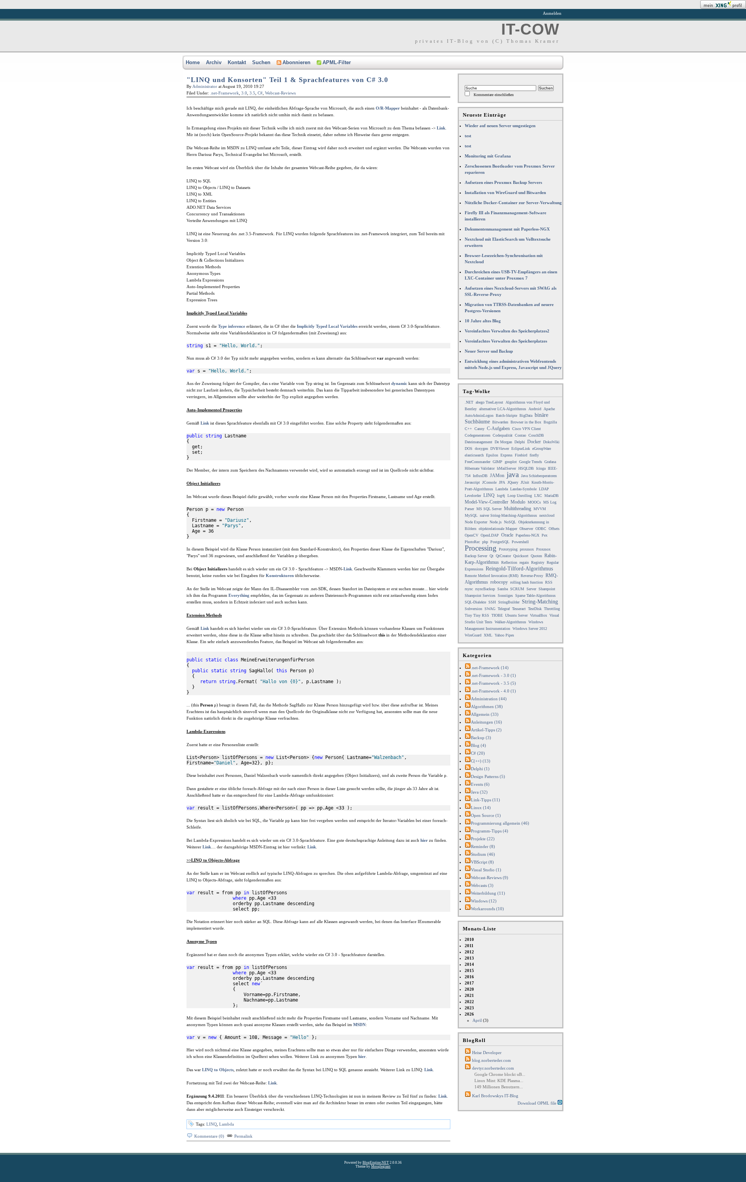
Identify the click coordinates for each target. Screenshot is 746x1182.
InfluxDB (480, 476)
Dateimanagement (478, 442)
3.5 (252, 93)
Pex (544, 535)
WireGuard (473, 635)
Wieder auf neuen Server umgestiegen (500, 125)
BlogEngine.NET (376, 1163)
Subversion (473, 609)
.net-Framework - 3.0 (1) (493, 675)
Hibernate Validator (480, 468)
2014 (469, 964)
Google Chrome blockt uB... (499, 1074)
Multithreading (517, 508)
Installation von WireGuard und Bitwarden (505, 192)
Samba (502, 589)
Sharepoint (547, 589)
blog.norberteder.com (491, 1060)
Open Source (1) (486, 815)
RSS (549, 582)
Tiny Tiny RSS (477, 615)
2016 (469, 976)
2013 (469, 958)
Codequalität (502, 435)
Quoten (536, 556)
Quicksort (520, 556)
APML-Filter (336, 62)
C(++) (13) (480, 761)
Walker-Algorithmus (510, 622)
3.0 (244, 93)
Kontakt (237, 62)
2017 (469, 983)
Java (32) (479, 792)
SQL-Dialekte (475, 602)
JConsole (489, 482)
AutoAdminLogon (479, 415)
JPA (502, 482)
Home (193, 62)
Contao (520, 435)
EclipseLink (520, 448)
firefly (534, 455)
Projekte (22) (483, 838)
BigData (525, 415)
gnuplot (511, 462)
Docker (534, 441)
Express (506, 455)
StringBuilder (508, 602)
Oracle (507, 535)
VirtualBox (538, 615)
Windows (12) (484, 901)
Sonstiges (505, 595)
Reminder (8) (483, 846)
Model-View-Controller (486, 502)
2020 (469, 989)
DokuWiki (551, 442)
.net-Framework (224, 93)
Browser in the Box (526, 422)
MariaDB (551, 495)
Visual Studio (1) (486, 869)
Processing (481, 548)
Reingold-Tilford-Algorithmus (519, 569)
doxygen (481, 448)
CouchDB (536, 435)
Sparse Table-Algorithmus (535, 595)
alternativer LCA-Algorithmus (502, 409)
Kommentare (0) (209, 1136)
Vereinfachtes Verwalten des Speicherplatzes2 (507, 331)
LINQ (211, 1124)
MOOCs (534, 502)
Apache (549, 409)
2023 (469, 1007)
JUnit (525, 482)
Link (442, 1096)
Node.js (496, 522)
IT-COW (530, 29)
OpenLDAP (490, 535)
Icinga (541, 468)
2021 (469, 995)
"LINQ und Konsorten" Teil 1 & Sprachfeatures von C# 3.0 (287, 80)
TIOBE (497, 615)
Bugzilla (550, 422)
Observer (526, 528)
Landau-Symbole (523, 489)
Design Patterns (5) (488, 776)
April (477, 1020)
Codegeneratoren (477, 435)
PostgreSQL (499, 542)
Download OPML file (538, 1103)
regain (524, 562)
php (485, 542)
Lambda (226, 1124)
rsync (469, 589)
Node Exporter (476, 522)
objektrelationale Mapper (498, 528)
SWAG (490, 609)
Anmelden (552, 13)
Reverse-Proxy (532, 576)
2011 (469, 945)
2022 (469, 1001)
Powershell (520, 542)
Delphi (519, 442)
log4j (501, 495)
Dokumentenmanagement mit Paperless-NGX (507, 229)
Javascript (472, 482)
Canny (479, 429)
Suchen (261, 62)
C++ (468, 429)
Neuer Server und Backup (489, 351)
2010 (469, 939)
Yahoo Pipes (504, 635)
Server (531, 589)
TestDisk (535, 609)
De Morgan (503, 442)
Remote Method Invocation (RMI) (491, 576)
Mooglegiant (380, 1166)
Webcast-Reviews (280, 93)
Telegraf (504, 609)
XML (488, 635)
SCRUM (517, 589)
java (513, 474)
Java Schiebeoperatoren (539, 476)
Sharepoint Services (480, 595)
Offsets (554, 528)
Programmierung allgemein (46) (500, 823)
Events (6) (480, 784)
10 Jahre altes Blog (483, 320)
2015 (469, 970)
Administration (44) (489, 698)
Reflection (509, 562)
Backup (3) (481, 737)
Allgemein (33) (484, 714)
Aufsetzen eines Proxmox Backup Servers (503, 182)
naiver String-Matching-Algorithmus (508, 515)
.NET (469, 402)
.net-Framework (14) (490, 667)
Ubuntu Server (516, 615)
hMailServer (506, 468)
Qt (491, 556)
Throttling (552, 609)
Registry (537, 562)
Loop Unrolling (519, 495)
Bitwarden (500, 422)
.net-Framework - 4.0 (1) (493, 691)
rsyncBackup (485, 589)
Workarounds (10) (487, 908)
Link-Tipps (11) (485, 799)
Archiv (213, 62)
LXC (538, 495)
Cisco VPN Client (526, 429)
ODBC (540, 528)
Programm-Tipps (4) (489, 831)
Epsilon (492, 455)
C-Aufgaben (498, 428)
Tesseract (519, 609)
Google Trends (530, 462)
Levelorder (473, 495)
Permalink (243, 1136)
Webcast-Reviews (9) (489, 877)
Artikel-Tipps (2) (486, 729)
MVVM (539, 509)
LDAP (544, 489)
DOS (468, 448)
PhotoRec (472, 542)
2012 (469, 951)
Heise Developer (487, 1052)
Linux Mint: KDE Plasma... (498, 1080)
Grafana (550, 462)
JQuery (512, 482)
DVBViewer (499, 448)
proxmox (527, 549)
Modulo (518, 502)
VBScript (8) (482, 862)
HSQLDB (526, 468)
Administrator (204, 86)
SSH (492, 602)
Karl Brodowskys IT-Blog (495, 1095)
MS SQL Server (489, 509)
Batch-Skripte (506, 415)
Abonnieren (296, 62)
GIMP (497, 462)
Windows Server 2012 (529, 628)
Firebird (521, 455)
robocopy (499, 582)
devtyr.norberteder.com (493, 1068)
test (468, 135)
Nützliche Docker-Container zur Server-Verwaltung (513, 202)
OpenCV (471, 535)
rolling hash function (526, 582)
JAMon (497, 475)
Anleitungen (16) (486, 722)
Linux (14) (481, 807)
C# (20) (478, 753)
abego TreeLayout (489, 402)
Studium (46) (483, 854)
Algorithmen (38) (487, 706)
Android (534, 409)
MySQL (471, 515)
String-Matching (540, 602)
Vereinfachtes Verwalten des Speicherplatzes (506, 341)
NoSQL (510, 522)
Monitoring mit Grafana (488, 156)
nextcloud (546, 515)
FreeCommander (477, 462)
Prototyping (508, 549)
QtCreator (503, 556)
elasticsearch (474, 455)
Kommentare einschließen (494, 95)
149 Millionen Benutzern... (498, 1086)
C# (260, 93)
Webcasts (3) (482, 885)
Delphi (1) (480, 768)
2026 (476, 1017)
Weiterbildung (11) (488, 893)
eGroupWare (541, 448)
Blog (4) (478, 745)
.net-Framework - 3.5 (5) (493, 683)
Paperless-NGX (527, 535)
